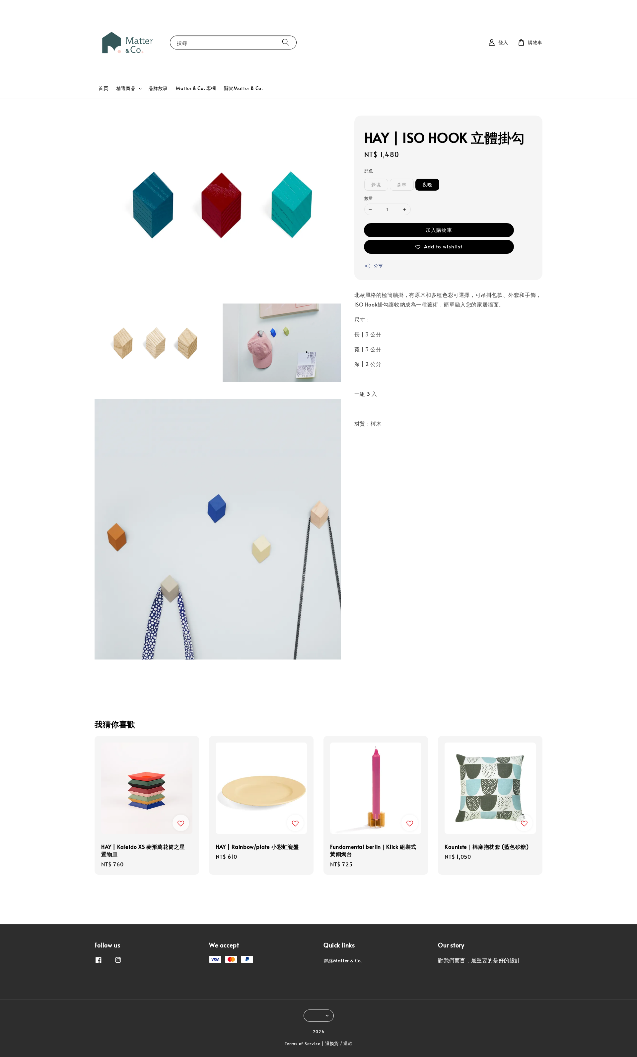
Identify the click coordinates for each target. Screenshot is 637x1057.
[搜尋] (285, 42)
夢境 (376, 184)
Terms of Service (302, 1043)
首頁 (103, 88)
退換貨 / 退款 (339, 1043)
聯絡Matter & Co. (342, 961)
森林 (402, 184)
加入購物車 (439, 229)
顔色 (368, 171)
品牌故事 (158, 88)
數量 (368, 198)
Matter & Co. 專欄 (196, 88)
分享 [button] (378, 266)
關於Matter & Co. (243, 88)
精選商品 (125, 88)
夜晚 (427, 184)
